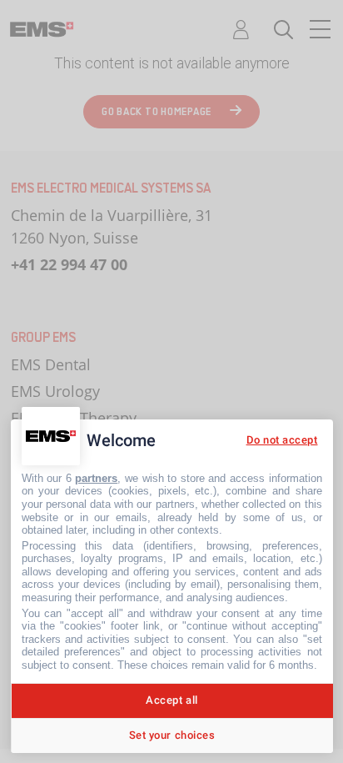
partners (96, 478)
